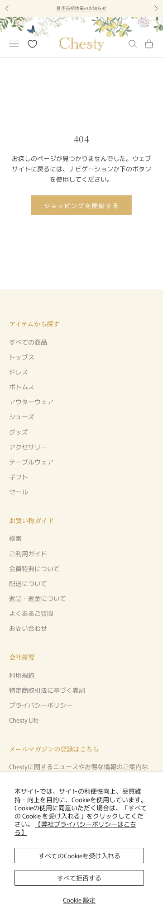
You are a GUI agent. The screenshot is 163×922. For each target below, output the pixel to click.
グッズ (18, 431)
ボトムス (21, 386)
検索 (15, 538)
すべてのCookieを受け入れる (79, 855)
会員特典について (34, 568)
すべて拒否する (79, 877)
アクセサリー (28, 446)
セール (18, 491)
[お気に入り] (32, 44)
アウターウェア (31, 401)
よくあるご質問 (31, 613)
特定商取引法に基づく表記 (47, 690)
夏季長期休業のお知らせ (81, 8)
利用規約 (21, 675)
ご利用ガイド (28, 553)
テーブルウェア (31, 461)
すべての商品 (28, 341)
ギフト (18, 476)
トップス (21, 356)
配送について (28, 583)
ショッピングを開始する (81, 205)
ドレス (18, 371)
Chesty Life (23, 719)
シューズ (21, 416)
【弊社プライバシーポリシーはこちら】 (75, 828)
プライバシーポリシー (40, 704)
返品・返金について (37, 598)
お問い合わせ (28, 628)
